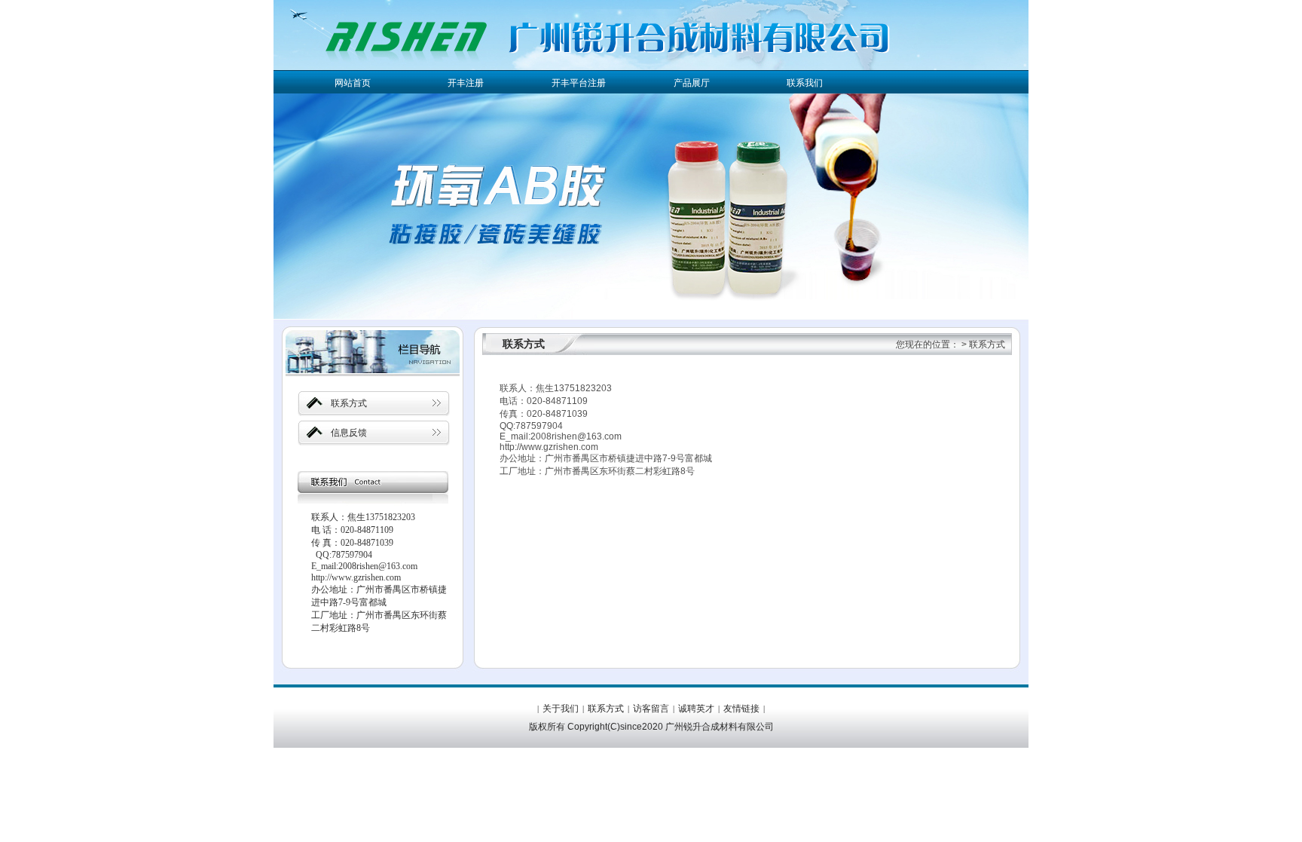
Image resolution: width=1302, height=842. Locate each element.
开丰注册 (466, 83)
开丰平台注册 (579, 83)
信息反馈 (349, 432)
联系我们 (805, 83)
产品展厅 (692, 83)
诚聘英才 (696, 708)
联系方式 (349, 403)
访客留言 (651, 708)
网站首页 (353, 83)
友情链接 (741, 708)
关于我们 (560, 708)
